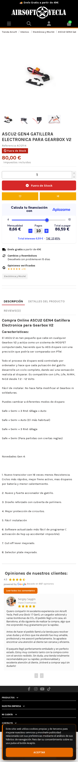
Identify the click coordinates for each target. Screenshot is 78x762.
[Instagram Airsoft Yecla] (35, 689)
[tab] (12, 311)
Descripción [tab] (13, 301)
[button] (49, 24)
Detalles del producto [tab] (46, 301)
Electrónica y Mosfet (15, 276)
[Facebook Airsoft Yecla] (29, 689)
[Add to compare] (58, 196)
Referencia (9, 145)
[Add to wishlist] (20, 196)
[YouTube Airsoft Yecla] (42, 689)
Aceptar (39, 752)
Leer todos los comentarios (20, 590)
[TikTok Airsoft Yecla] (48, 689)
